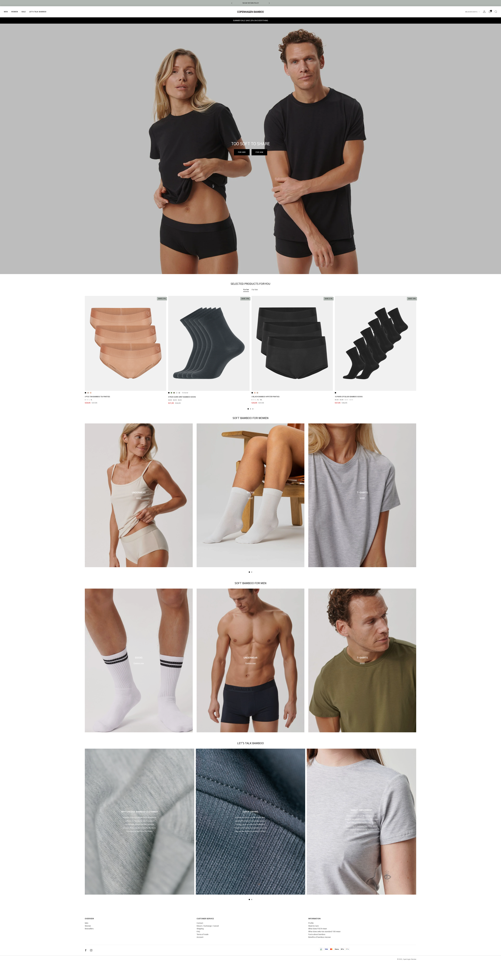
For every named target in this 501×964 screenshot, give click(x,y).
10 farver (185, 393)
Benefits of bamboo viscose (319, 937)
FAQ (198, 931)
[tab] (248, 408)
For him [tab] (255, 290)
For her (242, 152)
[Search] (495, 11)
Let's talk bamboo (37, 12)
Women (14, 12)
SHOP (138, 498)
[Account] (484, 11)
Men (6, 12)
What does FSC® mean (317, 929)
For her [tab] (246, 290)
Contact (200, 923)
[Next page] (416, 353)
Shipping (200, 929)
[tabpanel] (250, 352)
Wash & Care (313, 926)
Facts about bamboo (316, 934)
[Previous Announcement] (231, 3)
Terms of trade (202, 934)
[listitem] (250, 3)
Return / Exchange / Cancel (208, 926)
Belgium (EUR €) (471, 12)
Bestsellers (89, 929)
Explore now (139, 663)
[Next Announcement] (269, 3)
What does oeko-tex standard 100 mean (324, 931)
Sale (24, 12)
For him (259, 152)
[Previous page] (85, 353)
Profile (311, 923)
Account (200, 937)
